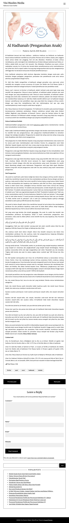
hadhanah (31, 370)
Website (8, 441)
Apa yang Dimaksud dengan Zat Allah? (21, 489)
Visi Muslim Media (13, 2)
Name (7, 421)
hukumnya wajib (38, 125)
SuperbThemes (48, 520)
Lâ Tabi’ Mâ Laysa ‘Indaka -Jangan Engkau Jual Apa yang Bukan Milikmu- (31, 491)
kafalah (40, 370)
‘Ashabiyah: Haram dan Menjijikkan (20, 482)
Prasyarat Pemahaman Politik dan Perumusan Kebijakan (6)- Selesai (30, 497)
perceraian (35, 212)
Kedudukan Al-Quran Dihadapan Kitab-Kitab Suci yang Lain (27, 500)
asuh (16, 370)
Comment (8, 401)
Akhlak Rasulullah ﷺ (15, 487)
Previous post (12, 381)
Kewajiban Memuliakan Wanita (18, 495)
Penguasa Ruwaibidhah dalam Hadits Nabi (22, 493)
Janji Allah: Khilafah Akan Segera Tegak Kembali (23, 504)
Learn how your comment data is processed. (40, 458)
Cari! (62, 465)
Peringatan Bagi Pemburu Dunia (19, 480)
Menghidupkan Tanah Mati (17, 478)
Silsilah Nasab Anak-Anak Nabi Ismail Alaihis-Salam (25, 474)
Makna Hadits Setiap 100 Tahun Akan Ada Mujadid (24, 484)
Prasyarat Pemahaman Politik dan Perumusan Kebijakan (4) (27, 502)
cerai (23, 370)
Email (7, 431)
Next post (57, 381)
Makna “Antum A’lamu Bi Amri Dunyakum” (22, 476)
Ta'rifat (9, 370)
